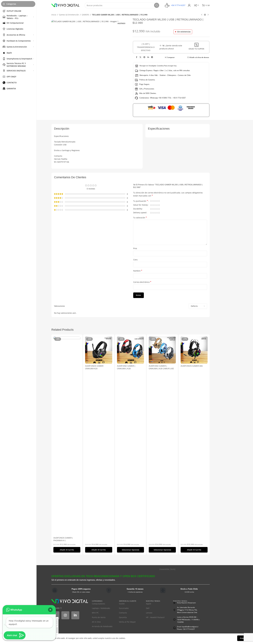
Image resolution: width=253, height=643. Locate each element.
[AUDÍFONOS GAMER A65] (194, 350)
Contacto (123, 612)
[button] (66, 550)
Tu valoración (140, 217)
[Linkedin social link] (148, 57)
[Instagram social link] (65, 615)
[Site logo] (65, 5)
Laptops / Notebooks (101, 608)
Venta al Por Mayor (127, 622)
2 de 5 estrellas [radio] (153, 201)
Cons (135, 259)
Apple (148, 603)
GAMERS (85, 14)
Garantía (123, 617)
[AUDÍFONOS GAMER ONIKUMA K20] (98, 350)
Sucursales (124, 608)
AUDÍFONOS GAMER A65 (192, 366)
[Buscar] (156, 5)
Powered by (57, 625)
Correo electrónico (142, 282)
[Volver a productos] (205, 14)
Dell (147, 608)
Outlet (122, 603)
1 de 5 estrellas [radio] (151, 201)
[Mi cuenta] (189, 5)
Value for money (140, 205)
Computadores (98, 603)
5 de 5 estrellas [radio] (159, 201)
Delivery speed (139, 213)
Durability (137, 209)
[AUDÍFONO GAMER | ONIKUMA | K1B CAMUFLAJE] (162, 350)
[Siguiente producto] (208, 14)
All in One (96, 622)
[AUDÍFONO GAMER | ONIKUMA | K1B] (130, 350)
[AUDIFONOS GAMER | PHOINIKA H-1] (66, 435)
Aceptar (243, 638)
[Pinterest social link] (144, 57)
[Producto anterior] (201, 14)
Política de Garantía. (147, 80)
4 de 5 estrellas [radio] (157, 201)
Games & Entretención (69, 14)
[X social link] (140, 57)
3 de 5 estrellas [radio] (155, 201)
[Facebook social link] (136, 57)
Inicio (53, 14)
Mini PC (95, 612)
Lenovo (149, 612)
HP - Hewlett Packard (155, 617)
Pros (135, 248)
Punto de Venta (98, 617)
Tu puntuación (140, 201)
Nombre (137, 270)
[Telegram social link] (152, 57)
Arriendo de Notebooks (102, 626)
